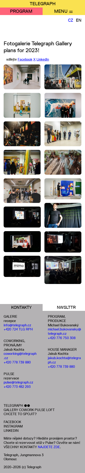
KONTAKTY (21, 307)
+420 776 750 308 (61, 338)
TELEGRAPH (43, 3)
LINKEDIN (11, 430)
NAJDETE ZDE (49, 447)
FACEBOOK (12, 422)
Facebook (25, 59)
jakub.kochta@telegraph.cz (64, 360)
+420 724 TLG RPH (18, 329)
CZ (70, 20)
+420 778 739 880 (17, 362)
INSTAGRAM (13, 426)
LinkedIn (42, 59)
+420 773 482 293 (17, 386)
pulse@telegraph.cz (18, 382)
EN (78, 20)
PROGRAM (21, 11)
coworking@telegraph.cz (20, 355)
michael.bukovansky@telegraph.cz (64, 331)
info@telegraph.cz (17, 325)
